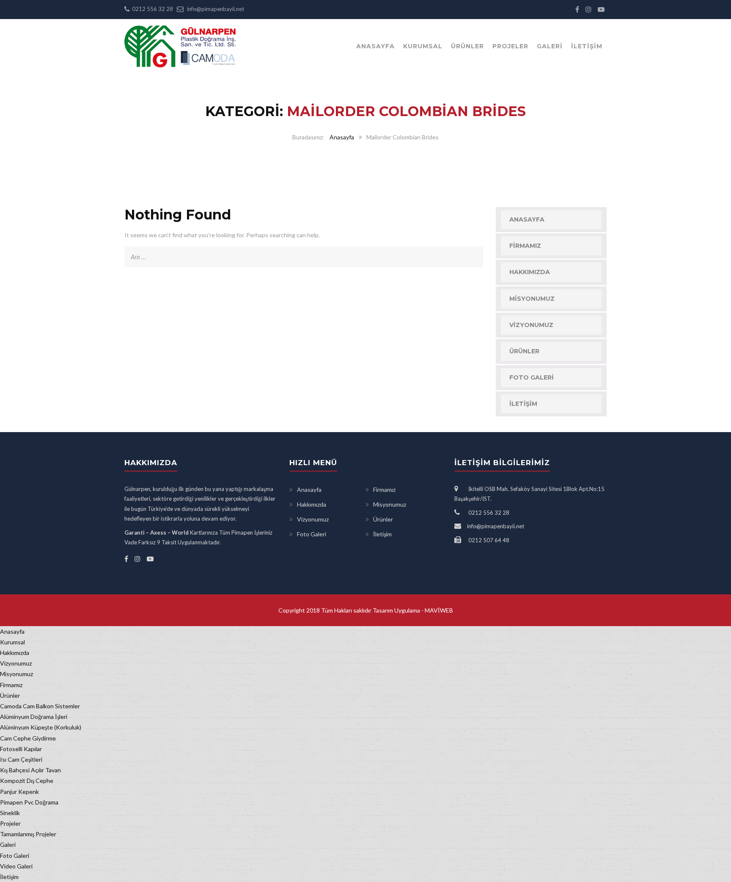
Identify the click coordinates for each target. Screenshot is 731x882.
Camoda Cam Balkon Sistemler (40, 706)
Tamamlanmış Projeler (28, 834)
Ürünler (467, 46)
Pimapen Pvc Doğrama (29, 802)
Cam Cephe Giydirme (28, 738)
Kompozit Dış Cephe (26, 780)
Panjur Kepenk (19, 791)
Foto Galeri (531, 377)
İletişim (586, 46)
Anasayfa (375, 46)
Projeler (510, 46)
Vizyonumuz (531, 325)
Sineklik (10, 812)
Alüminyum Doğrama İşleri (33, 716)
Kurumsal (422, 46)
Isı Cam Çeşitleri (21, 759)
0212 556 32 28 (152, 9)
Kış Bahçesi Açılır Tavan (30, 770)
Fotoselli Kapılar (21, 748)
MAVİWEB (438, 610)
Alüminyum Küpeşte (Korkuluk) (40, 727)
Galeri (550, 46)
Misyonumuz (532, 298)
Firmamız (525, 246)
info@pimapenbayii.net (215, 9)
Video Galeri (16, 866)
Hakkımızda (529, 272)
